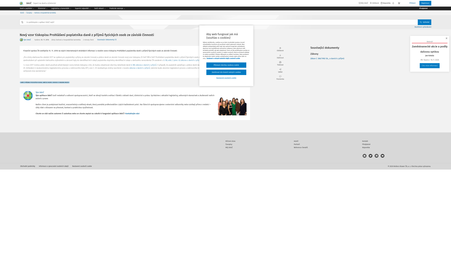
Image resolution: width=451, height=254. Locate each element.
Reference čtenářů (301, 148)
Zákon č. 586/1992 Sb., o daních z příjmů (327, 58)
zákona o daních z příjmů (139, 68)
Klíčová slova (230, 141)
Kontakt (365, 141)
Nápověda (387, 3)
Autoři (296, 141)
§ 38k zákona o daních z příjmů (144, 65)
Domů (22, 13)
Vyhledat (426, 22)
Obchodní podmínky (27, 166)
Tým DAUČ (27, 40)
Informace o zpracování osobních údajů (53, 166)
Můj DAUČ (229, 148)
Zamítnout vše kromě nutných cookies (226, 72)
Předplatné (366, 144)
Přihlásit (412, 3)
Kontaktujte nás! (132, 113)
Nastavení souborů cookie (82, 166)
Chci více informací (430, 65)
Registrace (425, 3)
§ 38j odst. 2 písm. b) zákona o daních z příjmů (182, 60)
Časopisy (29, 13)
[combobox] (225, 22)
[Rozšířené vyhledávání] (22, 22)
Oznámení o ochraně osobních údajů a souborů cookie (223, 58)
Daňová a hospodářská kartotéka (45, 13)
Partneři (297, 144)
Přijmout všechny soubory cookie (226, 65)
